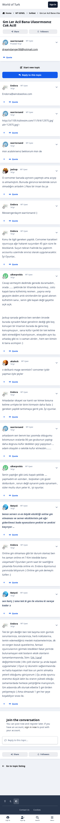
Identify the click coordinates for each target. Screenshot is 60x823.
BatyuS (14, 505)
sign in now (31, 727)
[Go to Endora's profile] (5, 87)
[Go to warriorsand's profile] (5, 42)
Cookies (37, 810)
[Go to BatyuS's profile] (5, 507)
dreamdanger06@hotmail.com (20, 49)
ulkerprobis (16, 274)
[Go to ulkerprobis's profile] (5, 276)
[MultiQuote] (4, 102)
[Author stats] (56, 42)
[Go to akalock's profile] (5, 362)
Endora (14, 85)
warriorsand (16, 41)
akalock (14, 361)
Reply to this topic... (17, 740)
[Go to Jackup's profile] (5, 170)
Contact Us (24, 810)
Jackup (14, 169)
